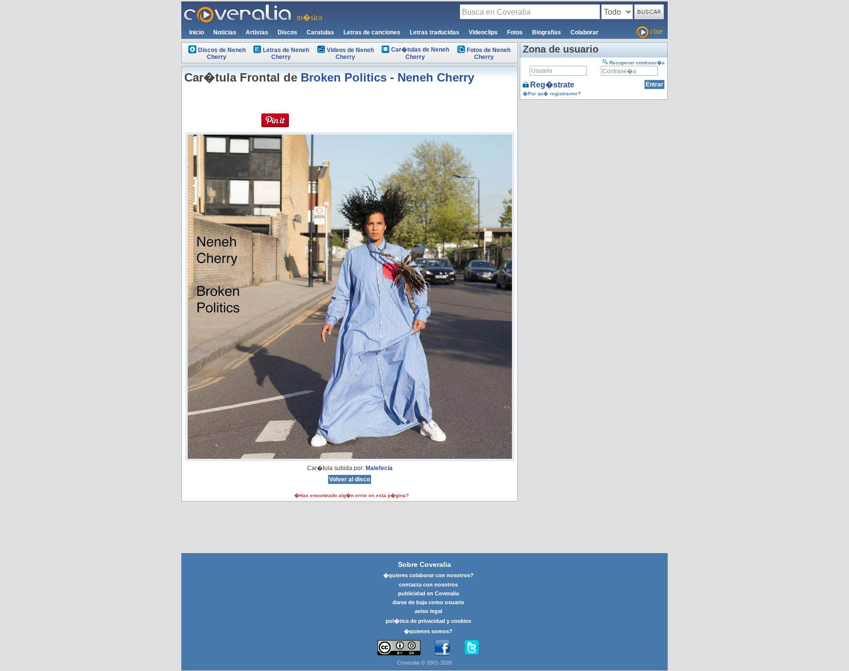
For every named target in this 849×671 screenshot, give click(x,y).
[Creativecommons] (399, 647)
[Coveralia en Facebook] (442, 648)
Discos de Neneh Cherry (222, 53)
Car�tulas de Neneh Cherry (420, 53)
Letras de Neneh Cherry (286, 53)
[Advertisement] (594, 163)
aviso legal (428, 611)
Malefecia (379, 468)
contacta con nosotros (428, 584)
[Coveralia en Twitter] (472, 648)
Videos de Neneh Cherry (350, 53)
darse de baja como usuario (428, 602)
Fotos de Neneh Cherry (488, 53)
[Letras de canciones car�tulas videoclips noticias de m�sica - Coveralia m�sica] (238, 7)
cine (656, 31)
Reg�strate (552, 85)
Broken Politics (344, 77)
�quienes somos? (428, 631)
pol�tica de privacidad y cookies (428, 621)
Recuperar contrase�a (637, 62)
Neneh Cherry (435, 77)
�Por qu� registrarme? (552, 93)
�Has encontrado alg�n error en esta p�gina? (351, 495)
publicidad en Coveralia (428, 593)
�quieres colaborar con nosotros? (428, 575)
